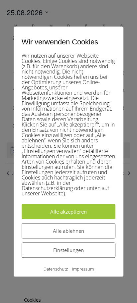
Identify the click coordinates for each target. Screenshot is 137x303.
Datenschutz (56, 269)
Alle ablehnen (68, 230)
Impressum (83, 269)
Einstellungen (68, 250)
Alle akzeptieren (68, 211)
